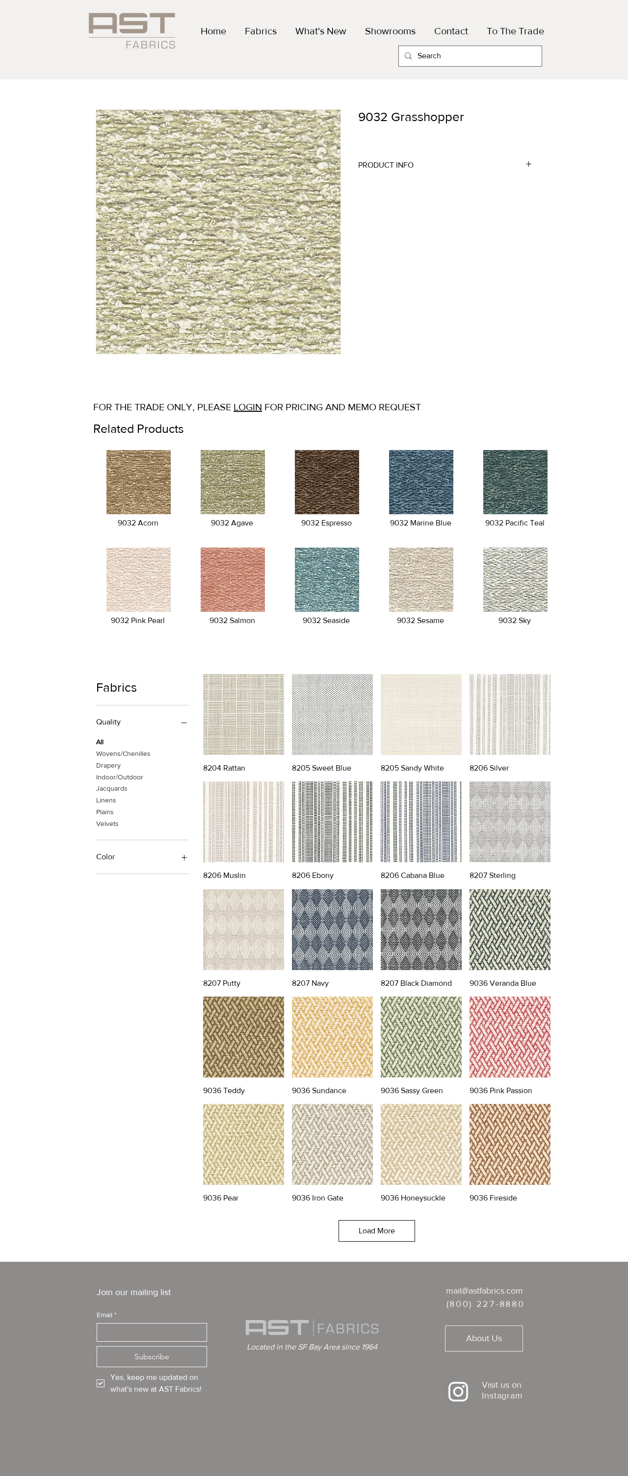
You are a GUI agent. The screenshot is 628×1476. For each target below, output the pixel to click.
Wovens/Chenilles (123, 753)
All (100, 742)
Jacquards (112, 788)
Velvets (107, 823)
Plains (105, 812)
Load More (377, 1230)
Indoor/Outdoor (119, 777)
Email (107, 1315)
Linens (106, 800)
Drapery (108, 765)
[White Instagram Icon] (458, 1391)
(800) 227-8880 (485, 1304)
